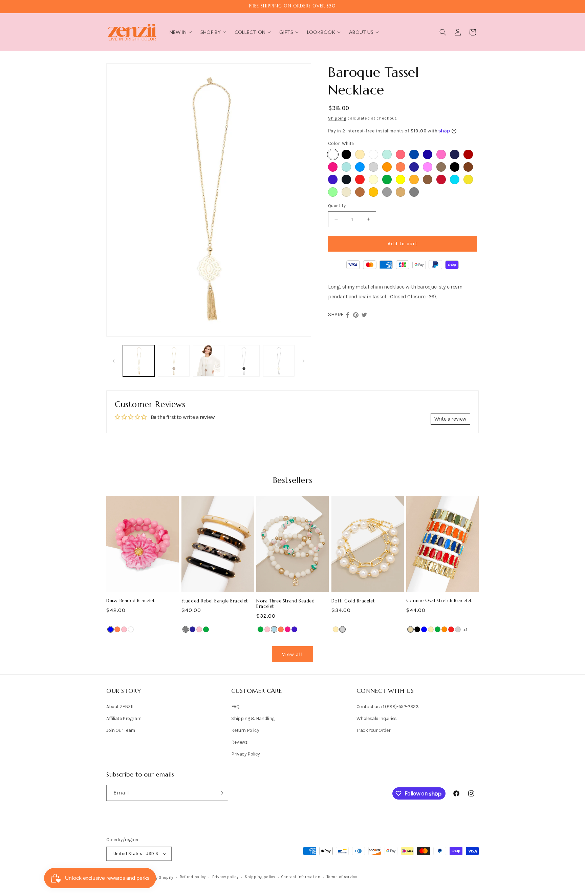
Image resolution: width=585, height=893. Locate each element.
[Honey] (373, 192)
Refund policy (193, 877)
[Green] (387, 179)
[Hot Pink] (333, 167)
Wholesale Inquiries (376, 718)
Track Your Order (373, 730)
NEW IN (178, 32)
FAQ (235, 706)
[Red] (360, 179)
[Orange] (444, 629)
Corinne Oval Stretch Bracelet (439, 600)
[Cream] (373, 179)
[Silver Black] (346, 154)
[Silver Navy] (454, 154)
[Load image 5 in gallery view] (279, 361)
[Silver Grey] (387, 192)
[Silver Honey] (400, 192)
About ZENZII (119, 706)
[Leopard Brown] (468, 167)
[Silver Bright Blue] (360, 167)
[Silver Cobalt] (414, 154)
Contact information (300, 877)
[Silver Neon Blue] (454, 179)
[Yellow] (468, 179)
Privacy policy (225, 877)
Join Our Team (120, 730)
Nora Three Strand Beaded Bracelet (285, 604)
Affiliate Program (123, 718)
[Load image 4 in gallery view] (243, 361)
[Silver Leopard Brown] (427, 179)
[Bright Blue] (346, 167)
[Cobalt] (333, 179)
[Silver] (373, 167)
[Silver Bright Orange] (414, 179)
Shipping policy (260, 877)
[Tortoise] (441, 167)
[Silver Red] (468, 154)
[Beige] (410, 629)
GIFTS (286, 32)
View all (292, 654)
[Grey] (414, 192)
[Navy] (414, 167)
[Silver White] (373, 154)
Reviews (239, 742)
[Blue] (110, 629)
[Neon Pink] (400, 154)
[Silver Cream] (346, 192)
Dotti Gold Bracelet (353, 601)
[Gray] (186, 629)
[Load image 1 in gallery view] (138, 361)
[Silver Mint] (333, 192)
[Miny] (387, 154)
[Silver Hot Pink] (427, 167)
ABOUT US (361, 32)
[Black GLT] (346, 179)
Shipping (337, 118)
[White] (333, 154)
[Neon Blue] (427, 154)
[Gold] (360, 154)
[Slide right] (303, 361)
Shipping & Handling (252, 718)
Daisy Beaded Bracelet (130, 600)
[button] (442, 32)
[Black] (454, 167)
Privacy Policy (245, 754)
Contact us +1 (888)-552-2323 (387, 706)
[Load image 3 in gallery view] (208, 361)
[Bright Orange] (387, 167)
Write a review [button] (450, 419)
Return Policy (245, 730)
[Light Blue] (274, 629)
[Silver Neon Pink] (441, 154)
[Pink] (124, 629)
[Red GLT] (441, 179)
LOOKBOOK (321, 32)
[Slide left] (113, 361)
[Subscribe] (220, 793)
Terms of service (342, 877)
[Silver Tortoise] (360, 192)
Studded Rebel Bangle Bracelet (214, 601)
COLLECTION (250, 32)
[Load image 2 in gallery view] (173, 361)
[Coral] (400, 167)
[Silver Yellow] (400, 179)
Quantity (337, 205)
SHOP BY (210, 32)
